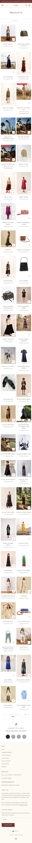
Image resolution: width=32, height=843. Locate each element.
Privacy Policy (5, 758)
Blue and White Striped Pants (8, 647)
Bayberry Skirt (23, 77)
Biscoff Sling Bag (23, 249)
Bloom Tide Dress (23, 570)
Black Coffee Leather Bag (8, 307)
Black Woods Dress (24, 512)
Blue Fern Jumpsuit (24, 680)
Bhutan (8, 249)
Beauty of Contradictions (8, 137)
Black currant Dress (23, 307)
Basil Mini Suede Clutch (24, 44)
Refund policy (5, 764)
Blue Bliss (23, 647)
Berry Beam (24, 197)
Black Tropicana (8, 512)
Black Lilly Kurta (8, 366)
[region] (16, 727)
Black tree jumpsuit (24, 480)
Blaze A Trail (24, 543)
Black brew (23, 280)
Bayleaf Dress (8, 108)
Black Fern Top (8, 339)
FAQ (3, 749)
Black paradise (8, 424)
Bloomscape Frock (8, 596)
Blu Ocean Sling (24, 621)
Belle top (8, 197)
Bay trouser (8, 77)
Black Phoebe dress (8, 454)
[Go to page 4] (28, 714)
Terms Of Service (6, 755)
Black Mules (8, 399)
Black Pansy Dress (24, 399)
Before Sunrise (23, 137)
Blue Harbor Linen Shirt (24, 706)
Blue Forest (8, 705)
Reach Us (4, 767)
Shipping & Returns (7, 752)
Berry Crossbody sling (23, 223)
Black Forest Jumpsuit (24, 340)
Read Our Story (23, 805)
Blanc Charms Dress (8, 544)
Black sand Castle (8, 479)
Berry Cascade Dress (8, 223)
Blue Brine (8, 680)
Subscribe (8, 825)
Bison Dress (8, 280)
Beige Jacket (24, 164)
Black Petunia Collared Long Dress (23, 426)
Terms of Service (6, 761)
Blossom (24, 596)
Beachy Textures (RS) (23, 108)
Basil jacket (8, 44)
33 (25, 714)
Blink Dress (8, 570)
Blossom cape (8, 621)
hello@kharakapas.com (8, 782)
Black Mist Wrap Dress (24, 367)
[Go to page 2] (3, 714)
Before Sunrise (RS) (8, 164)
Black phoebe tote (24, 454)
